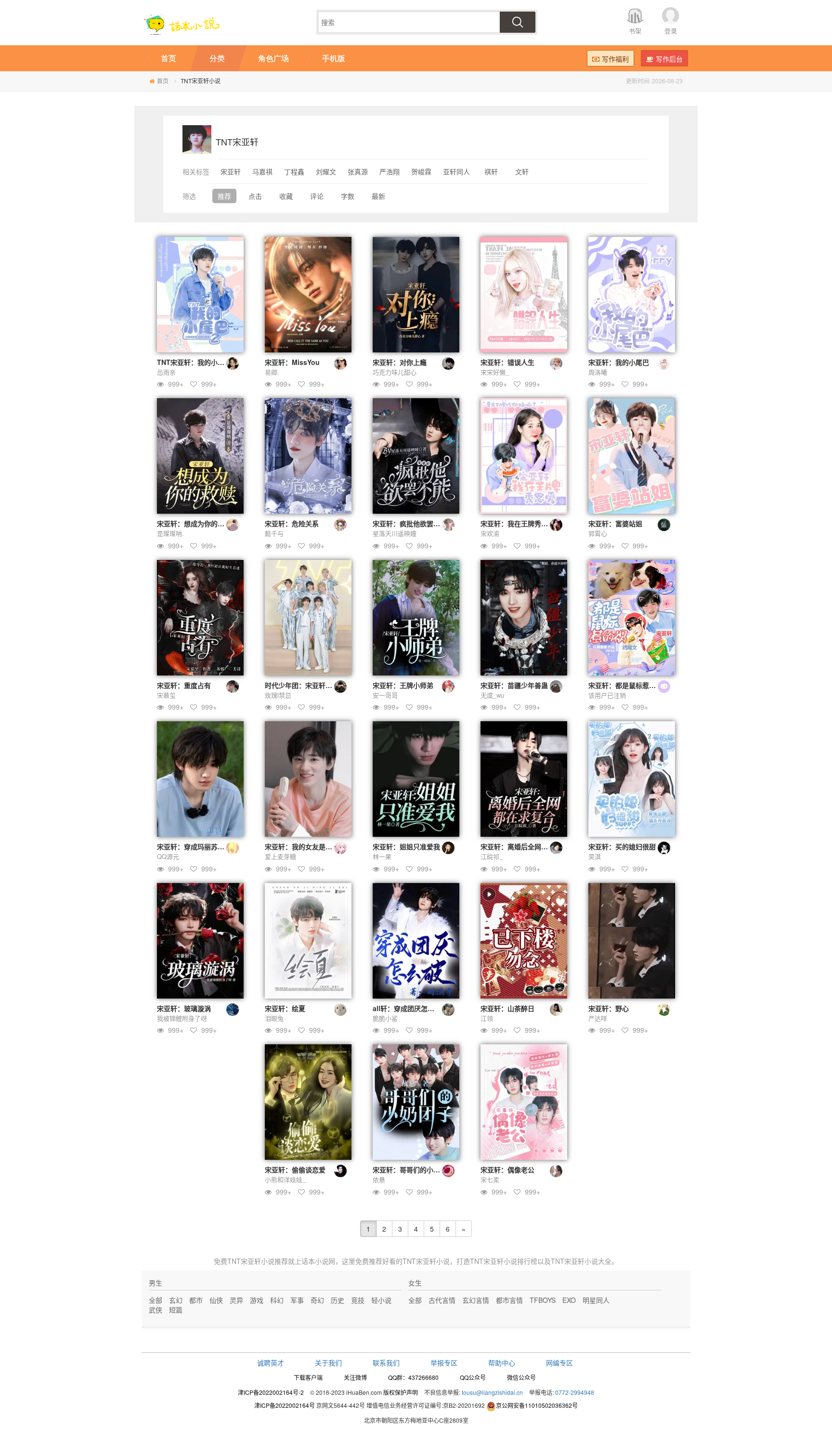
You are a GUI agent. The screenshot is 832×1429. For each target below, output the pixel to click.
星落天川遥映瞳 (394, 533)
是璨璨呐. (170, 533)
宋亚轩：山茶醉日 (507, 1008)
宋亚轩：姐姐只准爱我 (406, 846)
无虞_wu (492, 695)
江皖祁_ (492, 856)
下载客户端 (308, 1377)
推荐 (224, 196)
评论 (317, 196)
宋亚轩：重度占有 (184, 685)
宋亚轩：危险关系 (292, 523)
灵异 (236, 1300)
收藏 (286, 196)
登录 (670, 30)
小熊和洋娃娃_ (285, 1179)
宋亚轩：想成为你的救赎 (194, 523)
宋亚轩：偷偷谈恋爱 (295, 1169)
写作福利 (615, 59)
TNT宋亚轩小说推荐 (257, 1261)
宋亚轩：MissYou (292, 362)
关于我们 (328, 1362)
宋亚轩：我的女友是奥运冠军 (308, 846)
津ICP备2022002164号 (284, 1405)
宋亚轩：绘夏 (285, 1008)
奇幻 (317, 1300)
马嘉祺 (262, 171)
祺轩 (491, 171)
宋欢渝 (490, 533)
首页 (163, 81)
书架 (635, 30)
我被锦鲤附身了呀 (182, 1018)
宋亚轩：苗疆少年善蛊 (514, 685)
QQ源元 (168, 856)
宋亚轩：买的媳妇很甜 (622, 846)
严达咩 (597, 1018)
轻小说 (381, 1300)
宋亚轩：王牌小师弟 (403, 685)
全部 (155, 1300)
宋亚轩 (231, 171)
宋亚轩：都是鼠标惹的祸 (625, 685)
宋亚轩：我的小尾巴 (618, 362)
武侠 (155, 1309)
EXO (569, 1300)
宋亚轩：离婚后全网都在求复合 (528, 846)
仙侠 (216, 1300)
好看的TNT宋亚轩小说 (416, 1261)
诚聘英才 (270, 1362)
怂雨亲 (166, 372)
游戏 (256, 1300)
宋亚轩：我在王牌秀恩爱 (518, 523)
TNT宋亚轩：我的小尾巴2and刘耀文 (212, 362)
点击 (255, 196)
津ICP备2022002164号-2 (271, 1392)
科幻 (277, 1300)
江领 (487, 1018)
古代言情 (442, 1300)
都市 (196, 1300)
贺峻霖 (421, 171)
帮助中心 (501, 1362)
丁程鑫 (294, 171)
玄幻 (175, 1300)
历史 (337, 1300)
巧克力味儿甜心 (394, 372)
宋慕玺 (166, 695)
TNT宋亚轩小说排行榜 (503, 1261)
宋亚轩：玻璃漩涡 (184, 1008)
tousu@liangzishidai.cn (492, 1392)
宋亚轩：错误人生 (507, 362)
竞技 (357, 1300)
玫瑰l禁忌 (278, 695)
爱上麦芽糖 (280, 856)
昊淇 (594, 856)
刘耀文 (326, 171)
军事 (297, 1300)
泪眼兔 (274, 1018)
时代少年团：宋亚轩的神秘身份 (312, 685)
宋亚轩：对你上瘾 (400, 362)
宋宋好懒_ (495, 372)
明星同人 (596, 1300)
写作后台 (669, 59)
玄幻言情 (475, 1300)
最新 (378, 196)
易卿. (272, 372)
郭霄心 (597, 533)
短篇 (175, 1309)
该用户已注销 (607, 695)
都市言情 (509, 1300)
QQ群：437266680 (413, 1377)
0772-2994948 (574, 1392)
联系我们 (386, 1362)
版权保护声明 (400, 1392)
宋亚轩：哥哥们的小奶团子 (413, 1169)
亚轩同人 (456, 171)
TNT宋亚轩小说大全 (581, 1261)
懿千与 (274, 533)
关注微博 (355, 1377)
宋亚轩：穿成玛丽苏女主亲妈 (201, 846)
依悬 (379, 1179)
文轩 (522, 171)
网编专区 (559, 1362)
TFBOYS (543, 1300)
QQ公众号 (473, 1377)
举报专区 (443, 1362)
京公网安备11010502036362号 (537, 1405)
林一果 (382, 856)
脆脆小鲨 (385, 1018)
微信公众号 (521, 1377)
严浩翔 (389, 171)
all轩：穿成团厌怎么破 (407, 1008)
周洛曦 (597, 372)
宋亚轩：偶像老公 (507, 1169)
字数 (347, 196)
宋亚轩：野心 (608, 1008)
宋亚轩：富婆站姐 (615, 523)
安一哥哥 (385, 695)
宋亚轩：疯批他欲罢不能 (410, 523)
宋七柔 (490, 1179)
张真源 (358, 171)
